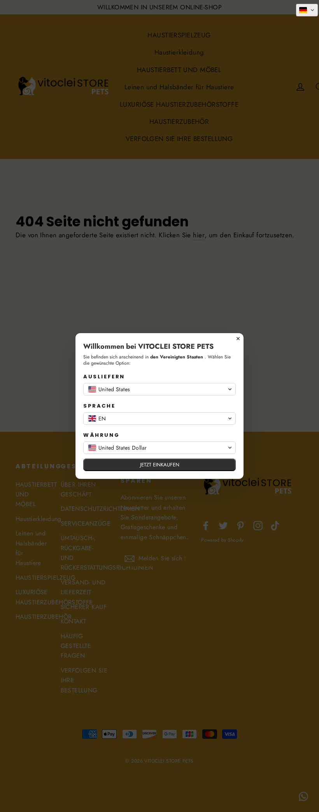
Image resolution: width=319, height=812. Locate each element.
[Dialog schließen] (238, 338)
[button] (307, 10)
